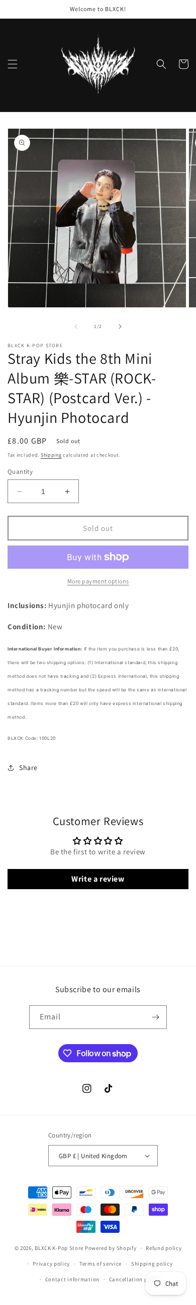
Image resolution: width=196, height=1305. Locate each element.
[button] (13, 64)
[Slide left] (76, 326)
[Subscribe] (155, 1017)
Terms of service (100, 1263)
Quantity (20, 471)
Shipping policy (152, 1263)
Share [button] (28, 767)
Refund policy (163, 1248)
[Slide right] (120, 326)
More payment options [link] (98, 581)
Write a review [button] (97, 879)
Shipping (51, 455)
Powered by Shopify (111, 1248)
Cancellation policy (134, 1279)
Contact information (72, 1279)
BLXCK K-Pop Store (59, 1248)
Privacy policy (51, 1263)
